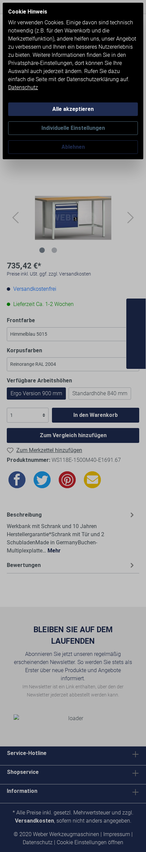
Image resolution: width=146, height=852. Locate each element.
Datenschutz (23, 87)
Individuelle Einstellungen (73, 128)
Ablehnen (73, 147)
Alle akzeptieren (73, 109)
